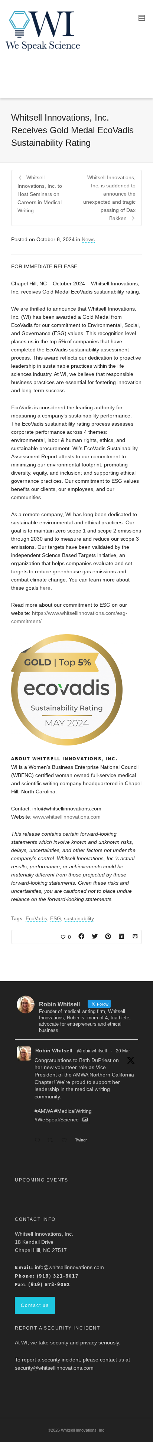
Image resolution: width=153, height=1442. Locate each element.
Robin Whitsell (53, 1050)
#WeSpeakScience (57, 1120)
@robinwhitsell (92, 1050)
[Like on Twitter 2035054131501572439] (66, 1141)
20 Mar (123, 1050)
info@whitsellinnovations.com (69, 1267)
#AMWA (44, 1111)
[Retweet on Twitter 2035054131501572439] (52, 1141)
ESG (55, 918)
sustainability (79, 918)
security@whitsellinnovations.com (54, 1368)
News (88, 239)
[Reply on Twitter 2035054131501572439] (39, 1141)
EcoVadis (22, 407)
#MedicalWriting (73, 1111)
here (45, 588)
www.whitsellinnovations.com (67, 817)
